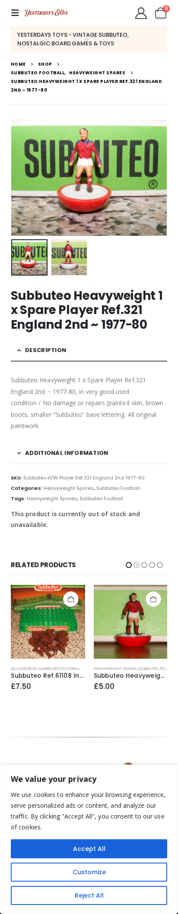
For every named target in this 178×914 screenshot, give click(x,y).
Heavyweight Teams (115, 668)
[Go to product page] (48, 622)
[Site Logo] (46, 13)
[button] (18, 13)
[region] (89, 839)
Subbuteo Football (118, 488)
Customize (89, 872)
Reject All (89, 895)
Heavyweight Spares (69, 488)
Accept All (89, 848)
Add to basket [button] (71, 599)
